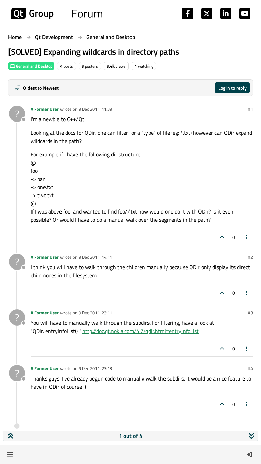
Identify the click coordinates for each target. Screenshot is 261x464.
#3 (250, 312)
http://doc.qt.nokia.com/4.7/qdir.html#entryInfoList (140, 331)
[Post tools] (247, 237)
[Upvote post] (222, 237)
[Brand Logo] (56, 13)
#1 (250, 109)
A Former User (45, 109)
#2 (250, 257)
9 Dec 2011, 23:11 (95, 312)
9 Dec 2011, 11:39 (95, 109)
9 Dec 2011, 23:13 (95, 368)
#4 (250, 368)
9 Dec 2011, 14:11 (95, 257)
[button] (10, 454)
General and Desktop (34, 66)
